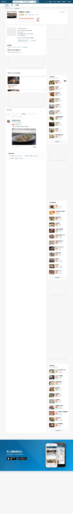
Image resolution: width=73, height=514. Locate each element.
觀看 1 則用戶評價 (23, 40)
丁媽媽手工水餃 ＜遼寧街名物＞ (28, 33)
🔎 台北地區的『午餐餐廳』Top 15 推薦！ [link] (31, 155)
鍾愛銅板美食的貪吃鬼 (16, 120)
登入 (46, 1)
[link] (60, 83)
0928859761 (23, 35)
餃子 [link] (32, 14)
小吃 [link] (26, 14)
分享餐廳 (33, 40)
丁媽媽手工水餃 (23, 12)
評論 (12, 5)
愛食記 (7, 8)
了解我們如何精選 (25, 47)
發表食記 (50, 1)
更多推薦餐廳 (57, 277)
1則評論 (38, 21)
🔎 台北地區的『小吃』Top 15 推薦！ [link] (15, 155)
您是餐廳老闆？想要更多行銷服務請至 (25, 37)
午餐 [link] (29, 14)
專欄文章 (59, 1)
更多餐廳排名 (57, 141)
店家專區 (63, 1)
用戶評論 (9, 110)
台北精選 (10, 8)
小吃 (13, 8)
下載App (54, 1)
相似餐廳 (17, 5)
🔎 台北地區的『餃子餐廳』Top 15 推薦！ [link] (16, 158)
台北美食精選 (21, 14)
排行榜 (69, 1)
